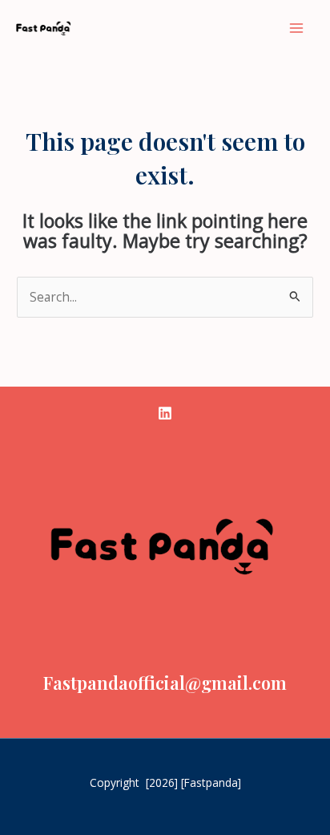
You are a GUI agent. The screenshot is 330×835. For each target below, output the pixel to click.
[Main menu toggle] (297, 27)
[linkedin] (165, 413)
